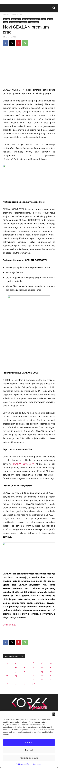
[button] (53, 714)
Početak (6, 14)
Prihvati (29, 742)
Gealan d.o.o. (9, 624)
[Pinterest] (18, 43)
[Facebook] (5, 43)
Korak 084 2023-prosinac (18, 22)
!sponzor (6, 19)
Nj (16, 675)
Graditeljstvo (16, 19)
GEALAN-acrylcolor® (23, 464)
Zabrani (29, 750)
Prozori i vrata (34, 22)
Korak (5, 22)
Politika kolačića (22, 764)
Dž (7, 667)
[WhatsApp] (25, 43)
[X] (12, 43)
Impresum (37, 764)
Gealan (21, 14)
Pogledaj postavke (29, 758)
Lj (42, 671)
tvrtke (14, 14)
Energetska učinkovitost (31, 19)
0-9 (33, 683)
